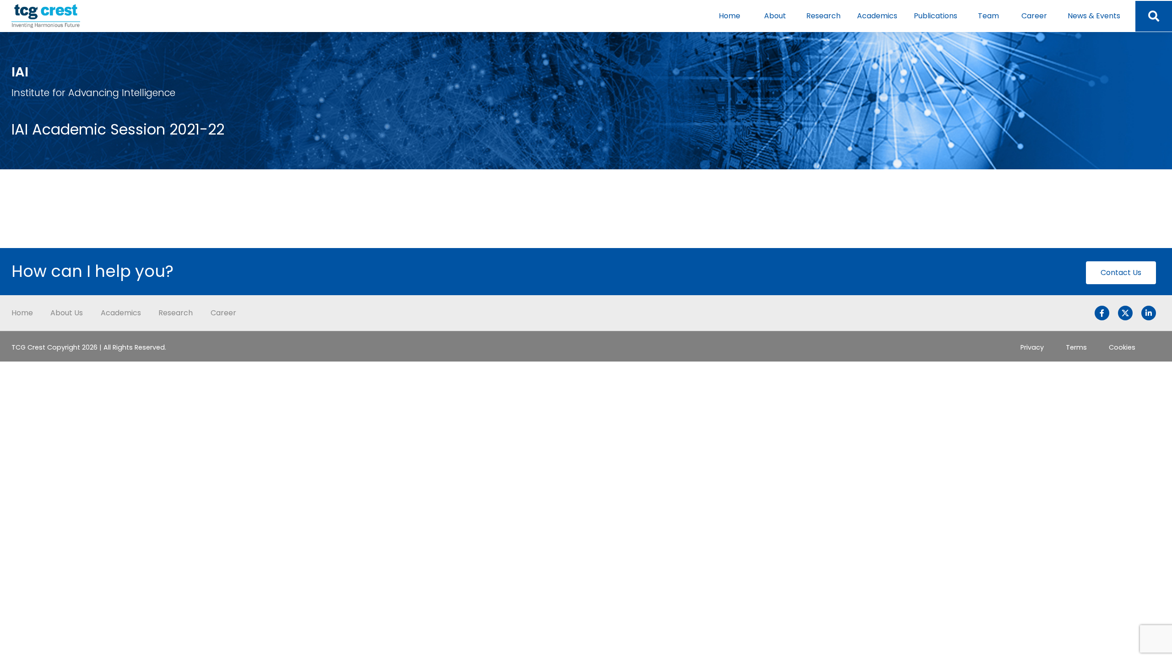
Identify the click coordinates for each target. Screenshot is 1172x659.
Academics (877, 16)
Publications (935, 16)
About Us (66, 313)
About (775, 16)
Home (729, 16)
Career (1034, 16)
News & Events (1094, 16)
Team (988, 16)
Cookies (1122, 347)
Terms (1076, 347)
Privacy (1032, 347)
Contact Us (1121, 272)
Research (823, 16)
